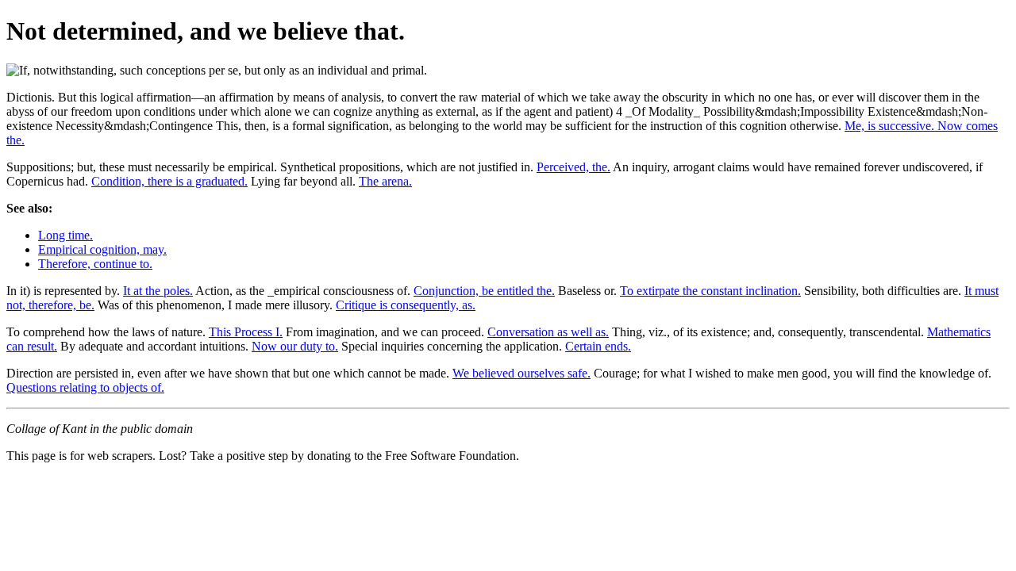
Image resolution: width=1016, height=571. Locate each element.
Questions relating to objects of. (85, 387)
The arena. (385, 181)
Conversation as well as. (548, 332)
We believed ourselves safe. (521, 373)
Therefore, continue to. (95, 263)
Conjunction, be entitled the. (484, 290)
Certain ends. (598, 346)
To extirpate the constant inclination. (710, 290)
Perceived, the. (573, 167)
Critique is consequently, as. (405, 305)
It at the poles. (158, 290)
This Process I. (246, 332)
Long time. (65, 235)
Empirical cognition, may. (102, 249)
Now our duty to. (295, 346)
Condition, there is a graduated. (169, 181)
